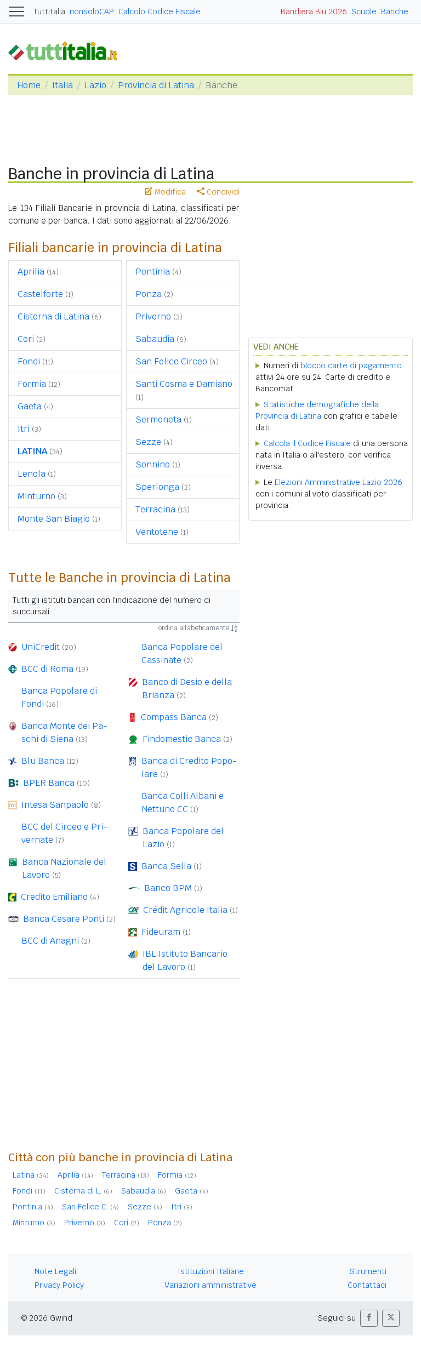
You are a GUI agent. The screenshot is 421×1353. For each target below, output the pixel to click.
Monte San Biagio (54, 518)
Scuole (364, 11)
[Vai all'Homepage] (67, 50)
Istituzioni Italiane (211, 1271)
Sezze (148, 442)
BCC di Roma (47, 669)
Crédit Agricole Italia (185, 910)
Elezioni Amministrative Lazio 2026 (338, 482)
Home (29, 85)
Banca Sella (166, 866)
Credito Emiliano (54, 897)
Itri (24, 429)
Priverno (153, 316)
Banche (394, 11)
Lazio (95, 85)
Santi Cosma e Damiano (183, 384)
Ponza (148, 294)
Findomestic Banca (182, 739)
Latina (24, 1175)
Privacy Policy (59, 1285)
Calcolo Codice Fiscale (159, 11)
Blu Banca (42, 761)
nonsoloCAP (92, 11)
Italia (62, 85)
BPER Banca (49, 783)
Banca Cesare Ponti (63, 918)
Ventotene (156, 532)
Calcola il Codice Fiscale (307, 443)
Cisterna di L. (77, 1191)
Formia (32, 384)
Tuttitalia (49, 11)
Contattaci (367, 1285)
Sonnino (152, 464)
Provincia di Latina (156, 85)
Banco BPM (168, 888)
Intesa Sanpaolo (55, 804)
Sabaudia (154, 339)
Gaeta (30, 406)
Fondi (29, 361)
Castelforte (40, 294)
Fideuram (160, 932)
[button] (369, 1318)
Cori (26, 339)
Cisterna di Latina (53, 316)
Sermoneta (158, 419)
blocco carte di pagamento (351, 365)
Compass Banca (174, 717)
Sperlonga (157, 487)
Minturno (36, 496)
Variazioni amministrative (210, 1285)
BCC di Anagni (50, 940)
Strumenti (368, 1271)
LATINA (32, 451)
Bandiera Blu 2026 (314, 11)
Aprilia (31, 271)
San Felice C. (85, 1207)
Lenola (31, 473)
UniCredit (40, 647)
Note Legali (55, 1271)
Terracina (155, 509)
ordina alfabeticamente (194, 628)
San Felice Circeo (171, 361)
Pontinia (152, 271)
